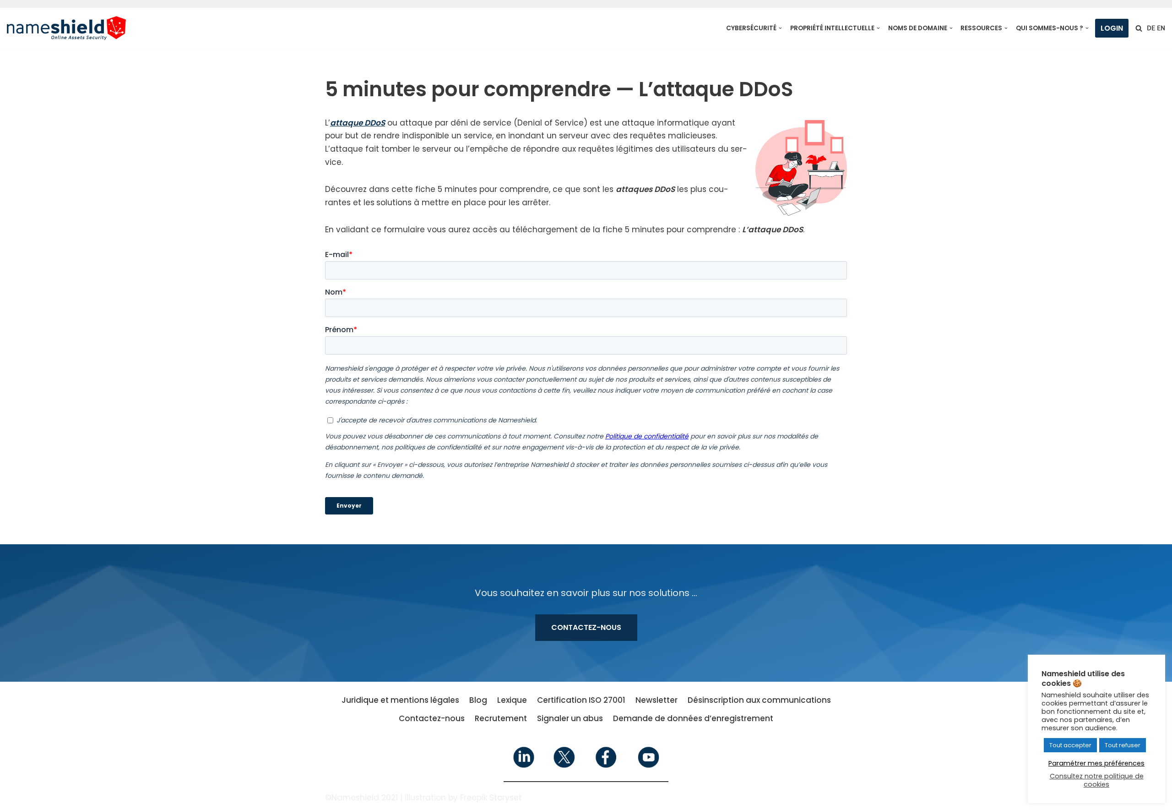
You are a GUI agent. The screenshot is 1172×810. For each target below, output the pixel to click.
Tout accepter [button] (1070, 745)
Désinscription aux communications (759, 700)
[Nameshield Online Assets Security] (66, 28)
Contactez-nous (586, 627)
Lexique (512, 700)
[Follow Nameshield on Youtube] (647, 766)
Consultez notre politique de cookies (1097, 780)
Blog (478, 700)
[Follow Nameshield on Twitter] (564, 766)
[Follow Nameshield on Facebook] (606, 766)
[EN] (1161, 27)
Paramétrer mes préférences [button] (1096, 763)
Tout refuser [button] (1122, 745)
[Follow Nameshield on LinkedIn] (524, 766)
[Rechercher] (1138, 28)
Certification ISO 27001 (581, 700)
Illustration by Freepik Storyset (463, 797)
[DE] (1151, 27)
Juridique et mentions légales (400, 700)
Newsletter (656, 700)
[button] (780, 28)
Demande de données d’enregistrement (693, 718)
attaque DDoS (357, 122)
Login (1112, 28)
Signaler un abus (570, 718)
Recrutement (501, 718)
